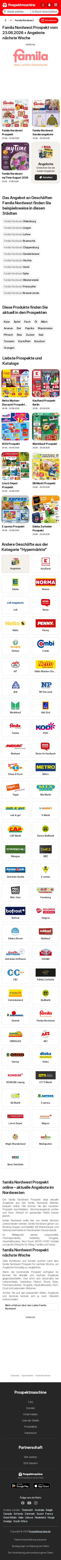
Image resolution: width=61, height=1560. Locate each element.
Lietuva (29, 1517)
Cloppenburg (21, 247)
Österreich (27, 1510)
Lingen (17, 227)
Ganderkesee (21, 253)
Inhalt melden (30, 1414)
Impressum (30, 1432)
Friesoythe (20, 286)
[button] (49, 5)
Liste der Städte (30, 1420)
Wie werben (30, 1457)
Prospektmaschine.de (39, 1531)
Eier (19, 328)
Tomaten (9, 341)
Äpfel (17, 321)
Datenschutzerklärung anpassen (30, 1539)
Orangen (9, 347)
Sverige (7, 1521)
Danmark (30, 1513)
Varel (16, 267)
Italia (20, 1517)
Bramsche (19, 240)
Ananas (8, 328)
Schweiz (18, 1513)
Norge (50, 1517)
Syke (16, 273)
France (49, 1513)
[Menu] (56, 5)
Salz (41, 334)
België (49, 1510)
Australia (39, 1510)
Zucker (30, 334)
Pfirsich (8, 334)
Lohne (17, 234)
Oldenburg (20, 221)
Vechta (18, 260)
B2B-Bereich (30, 1463)
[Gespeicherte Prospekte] (43, 5)
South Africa (20, 1521)
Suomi (39, 1513)
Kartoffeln (24, 341)
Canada (7, 1513)
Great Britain (10, 1517)
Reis (19, 334)
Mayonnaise (45, 328)
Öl (35, 321)
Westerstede (21, 280)
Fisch (27, 321)
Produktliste (30, 1426)
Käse (7, 321)
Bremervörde (21, 293)
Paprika (29, 328)
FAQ (30, 1402)
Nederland (40, 1517)
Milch (44, 321)
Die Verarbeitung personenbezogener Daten (30, 1552)
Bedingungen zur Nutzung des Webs (30, 1546)
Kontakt (30, 1408)
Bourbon (39, 341)
